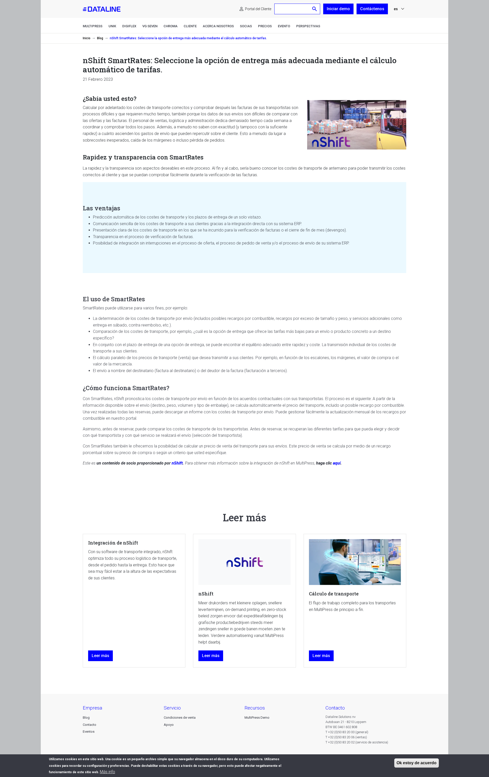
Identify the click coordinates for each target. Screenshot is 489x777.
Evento (284, 26)
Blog (100, 38)
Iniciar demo (338, 8)
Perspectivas (308, 26)
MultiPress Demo (256, 717)
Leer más (100, 655)
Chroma (171, 26)
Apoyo (169, 725)
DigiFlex (129, 26)
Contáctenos (372, 8)
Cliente (190, 26)
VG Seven (149, 26)
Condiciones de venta (180, 717)
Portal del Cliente (258, 9)
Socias (246, 26)
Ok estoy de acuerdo (417, 763)
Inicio (86, 38)
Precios (265, 26)
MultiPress (92, 26)
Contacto (89, 725)
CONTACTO (335, 708)
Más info (107, 771)
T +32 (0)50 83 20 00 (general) (346, 732)
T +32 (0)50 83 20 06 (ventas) (346, 737)
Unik (112, 26)
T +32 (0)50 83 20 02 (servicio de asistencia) (356, 742)
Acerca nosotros (218, 26)
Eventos (88, 731)
